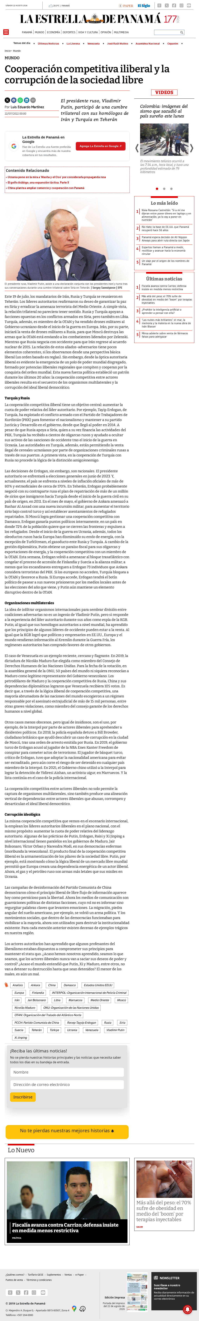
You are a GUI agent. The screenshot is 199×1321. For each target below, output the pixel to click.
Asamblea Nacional (148, 43)
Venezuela (93, 43)
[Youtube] (189, 5)
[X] (166, 5)
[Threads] (159, 5)
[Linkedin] (26, 100)
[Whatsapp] (20, 100)
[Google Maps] (74, 1308)
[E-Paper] (126, 5)
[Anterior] (137, 148)
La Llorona (73, 43)
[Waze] (82, 1308)
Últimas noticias (164, 279)
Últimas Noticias (48, 43)
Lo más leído (164, 203)
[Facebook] (174, 5)
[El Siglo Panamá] (144, 5)
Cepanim (172, 43)
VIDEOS (164, 92)
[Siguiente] (191, 148)
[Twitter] (7, 100)
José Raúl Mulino (117, 43)
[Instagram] (181, 5)
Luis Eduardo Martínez (27, 107)
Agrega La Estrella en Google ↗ (101, 146)
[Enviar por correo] (33, 100)
